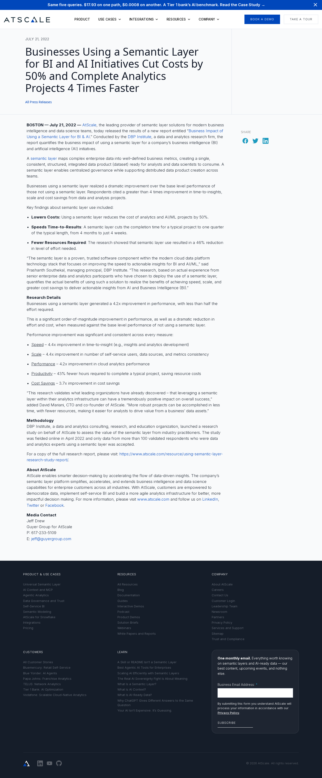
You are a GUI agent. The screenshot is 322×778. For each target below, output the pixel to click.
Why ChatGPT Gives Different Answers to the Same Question (155, 703)
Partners (218, 617)
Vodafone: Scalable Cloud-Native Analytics (55, 695)
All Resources (127, 584)
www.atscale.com (153, 499)
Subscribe (227, 722)
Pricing (28, 628)
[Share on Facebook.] (246, 139)
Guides (122, 601)
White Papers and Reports (136, 633)
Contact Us (220, 595)
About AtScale (222, 584)
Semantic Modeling (37, 611)
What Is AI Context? (131, 689)
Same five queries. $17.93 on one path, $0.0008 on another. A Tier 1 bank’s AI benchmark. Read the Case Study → (156, 4)
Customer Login (223, 601)
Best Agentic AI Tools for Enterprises (144, 667)
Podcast (123, 611)
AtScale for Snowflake (39, 617)
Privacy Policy (222, 622)
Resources (176, 19)
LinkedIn (210, 499)
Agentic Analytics (36, 595)
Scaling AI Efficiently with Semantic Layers (148, 673)
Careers (218, 590)
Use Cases (107, 19)
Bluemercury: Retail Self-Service (46, 667)
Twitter (33, 505)
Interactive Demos (130, 606)
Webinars (124, 628)
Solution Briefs (127, 622)
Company (207, 19)
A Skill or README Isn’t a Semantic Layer (147, 662)
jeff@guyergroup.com (51, 538)
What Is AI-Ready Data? (134, 695)
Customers (33, 652)
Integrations (141, 19)
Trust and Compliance (228, 639)
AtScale (89, 125)
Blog (120, 590)
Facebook (54, 505)
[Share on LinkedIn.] (265, 139)
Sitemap (217, 633)
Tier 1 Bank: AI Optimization (43, 689)
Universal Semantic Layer (42, 584)
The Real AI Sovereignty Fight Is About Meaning (152, 678)
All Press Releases (38, 102)
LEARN (122, 652)
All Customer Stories (38, 662)
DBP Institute (139, 136)
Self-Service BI (34, 606)
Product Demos (128, 617)
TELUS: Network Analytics (42, 684)
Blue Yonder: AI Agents (40, 673)
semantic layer (44, 158)
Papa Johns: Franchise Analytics (47, 678)
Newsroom (219, 611)
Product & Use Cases (42, 574)
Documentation (128, 595)
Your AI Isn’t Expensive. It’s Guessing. (144, 710)
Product (82, 19)
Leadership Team (224, 606)
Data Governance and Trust (43, 601)
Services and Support (228, 628)
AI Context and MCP (38, 590)
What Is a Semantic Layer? (136, 684)
